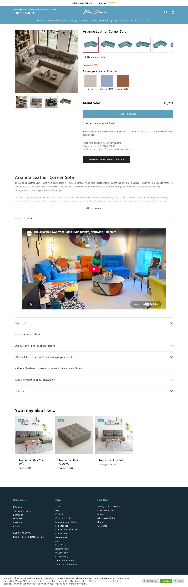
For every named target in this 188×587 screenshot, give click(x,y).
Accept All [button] (166, 581)
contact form (103, 149)
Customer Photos (63, 518)
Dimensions (21, 323)
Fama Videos (61, 533)
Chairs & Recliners (106, 510)
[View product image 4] (65, 101)
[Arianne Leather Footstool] (74, 435)
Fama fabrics (61, 526)
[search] (165, 12)
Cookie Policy (61, 556)
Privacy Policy (61, 552)
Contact (59, 514)
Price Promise (62, 545)
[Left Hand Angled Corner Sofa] (125, 44)
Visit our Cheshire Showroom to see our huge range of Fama (48, 368)
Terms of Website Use (66, 564)
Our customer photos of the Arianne (35, 345)
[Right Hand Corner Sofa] (108, 44)
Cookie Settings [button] (150, 581)
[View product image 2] (36, 101)
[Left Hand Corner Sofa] (90, 44)
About (58, 506)
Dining (100, 514)
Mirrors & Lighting (106, 518)
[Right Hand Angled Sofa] (142, 44)
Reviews (102, 3)
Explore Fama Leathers (27, 334)
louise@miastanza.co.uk (31, 536)
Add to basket (128, 113)
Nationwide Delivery (83, 3)
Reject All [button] (179, 581)
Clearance (102, 526)
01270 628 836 (25, 13)
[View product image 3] (51, 101)
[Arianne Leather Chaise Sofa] (34, 435)
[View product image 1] (21, 101)
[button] (91, 44)
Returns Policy (62, 549)
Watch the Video (24, 218)
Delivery (19, 391)
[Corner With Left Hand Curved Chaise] (160, 44)
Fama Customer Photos (66, 522)
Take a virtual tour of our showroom (35, 379)
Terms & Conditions (65, 560)
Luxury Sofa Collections (108, 506)
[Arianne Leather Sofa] (114, 435)
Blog (57, 510)
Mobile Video (61, 537)
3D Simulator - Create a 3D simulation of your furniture (45, 357)
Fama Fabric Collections (67, 529)
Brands (100, 522)
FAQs (57, 541)
